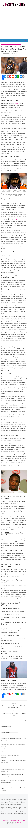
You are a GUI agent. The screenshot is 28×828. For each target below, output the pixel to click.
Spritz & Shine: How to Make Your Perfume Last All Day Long (13, 760)
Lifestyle (13, 44)
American (16, 103)
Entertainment (5, 44)
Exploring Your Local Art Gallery (7, 751)
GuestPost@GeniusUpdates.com (14, 823)
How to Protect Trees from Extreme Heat (10, 765)
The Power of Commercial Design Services (10, 755)
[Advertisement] (14, 23)
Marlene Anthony (6, 53)
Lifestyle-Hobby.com (11, 822)
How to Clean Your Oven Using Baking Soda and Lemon (12, 769)
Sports (18, 44)
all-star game (19, 219)
